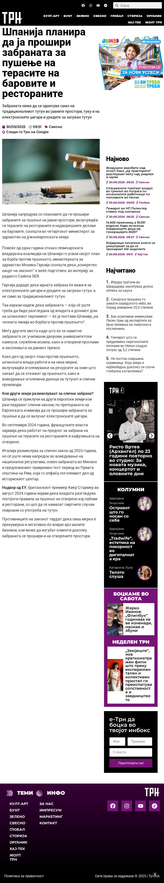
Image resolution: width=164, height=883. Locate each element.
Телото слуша (116, 574)
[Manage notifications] (155, 874)
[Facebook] (83, 5)
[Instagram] (91, 5)
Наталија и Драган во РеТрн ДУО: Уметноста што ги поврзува (131, 453)
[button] (110, 435)
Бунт (68, 16)
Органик (154, 16)
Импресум (51, 810)
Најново (117, 158)
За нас (47, 804)
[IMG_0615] (131, 89)
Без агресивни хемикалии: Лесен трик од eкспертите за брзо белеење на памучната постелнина (129, 322)
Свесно (99, 16)
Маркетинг (51, 817)
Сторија (134, 16)
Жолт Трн (153, 22)
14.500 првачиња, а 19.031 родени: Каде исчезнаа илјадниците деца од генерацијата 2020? (125, 227)
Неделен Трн (130, 642)
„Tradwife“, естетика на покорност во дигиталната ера (122, 548)
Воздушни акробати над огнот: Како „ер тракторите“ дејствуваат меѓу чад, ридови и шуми (130, 172)
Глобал (117, 16)
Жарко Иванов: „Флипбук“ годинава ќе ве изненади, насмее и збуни (138, 619)
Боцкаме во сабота (131, 596)
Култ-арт (51, 16)
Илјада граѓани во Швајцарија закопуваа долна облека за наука (129, 286)
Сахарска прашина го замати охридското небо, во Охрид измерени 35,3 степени (129, 303)
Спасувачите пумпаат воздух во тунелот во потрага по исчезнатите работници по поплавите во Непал (129, 192)
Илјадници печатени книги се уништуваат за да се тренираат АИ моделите (130, 246)
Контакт (48, 823)
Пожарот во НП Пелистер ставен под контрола (126, 209)
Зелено (82, 16)
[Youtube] (98, 5)
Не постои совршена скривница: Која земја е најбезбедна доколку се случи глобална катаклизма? (130, 365)
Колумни (130, 490)
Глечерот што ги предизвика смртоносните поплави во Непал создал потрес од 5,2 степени (127, 343)
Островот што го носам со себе (119, 514)
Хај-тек (134, 22)
